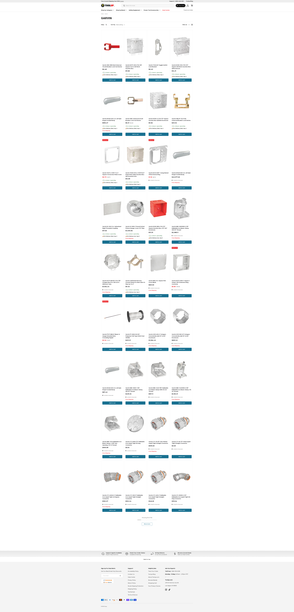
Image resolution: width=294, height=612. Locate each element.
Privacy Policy (132, 580)
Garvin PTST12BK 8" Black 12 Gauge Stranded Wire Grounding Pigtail (111, 336)
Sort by (113, 24)
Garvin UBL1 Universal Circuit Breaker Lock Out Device (134, 119)
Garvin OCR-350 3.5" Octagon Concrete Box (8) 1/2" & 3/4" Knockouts (181, 336)
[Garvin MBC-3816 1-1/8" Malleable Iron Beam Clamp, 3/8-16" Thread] (135, 370)
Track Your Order (153, 571)
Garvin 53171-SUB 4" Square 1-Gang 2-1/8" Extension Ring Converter (181, 282)
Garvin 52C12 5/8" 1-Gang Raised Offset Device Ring (158, 173)
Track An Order (188, 10)
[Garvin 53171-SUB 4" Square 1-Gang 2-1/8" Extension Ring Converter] (182, 262)
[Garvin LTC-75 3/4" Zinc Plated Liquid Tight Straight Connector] (159, 423)
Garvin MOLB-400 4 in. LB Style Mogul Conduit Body (111, 119)
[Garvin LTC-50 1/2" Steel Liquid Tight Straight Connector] (182, 423)
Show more (147, 524)
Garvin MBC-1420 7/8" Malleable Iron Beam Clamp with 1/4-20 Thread (158, 389)
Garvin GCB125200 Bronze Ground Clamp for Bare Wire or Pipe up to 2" (135, 282)
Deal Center (166, 10)
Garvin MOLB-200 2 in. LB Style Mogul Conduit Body (111, 388)
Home (102, 13)
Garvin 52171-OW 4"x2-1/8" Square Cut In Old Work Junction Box (133, 66)
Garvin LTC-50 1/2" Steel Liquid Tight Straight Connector (181, 442)
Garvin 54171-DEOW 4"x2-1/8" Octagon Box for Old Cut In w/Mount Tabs (111, 282)
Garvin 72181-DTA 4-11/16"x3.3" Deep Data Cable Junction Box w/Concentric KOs (134, 174)
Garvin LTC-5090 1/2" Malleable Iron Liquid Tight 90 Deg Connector (134, 443)
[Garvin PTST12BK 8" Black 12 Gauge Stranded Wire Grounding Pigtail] (112, 316)
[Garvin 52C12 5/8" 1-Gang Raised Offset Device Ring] (159, 155)
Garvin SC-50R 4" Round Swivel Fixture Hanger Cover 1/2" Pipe (134, 227)
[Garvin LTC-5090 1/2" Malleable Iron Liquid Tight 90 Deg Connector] (135, 423)
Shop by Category (106, 10)
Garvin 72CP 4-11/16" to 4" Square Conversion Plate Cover (112, 173)
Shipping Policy (132, 589)
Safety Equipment (134, 10)
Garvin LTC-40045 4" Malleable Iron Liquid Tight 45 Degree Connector (111, 496)
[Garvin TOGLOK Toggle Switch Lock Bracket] (159, 47)
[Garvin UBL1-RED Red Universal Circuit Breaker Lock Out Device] (112, 47)
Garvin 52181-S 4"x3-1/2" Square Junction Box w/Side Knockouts (158, 119)
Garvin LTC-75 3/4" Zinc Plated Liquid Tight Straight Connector (158, 442)
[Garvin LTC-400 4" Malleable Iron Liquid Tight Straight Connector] (159, 477)
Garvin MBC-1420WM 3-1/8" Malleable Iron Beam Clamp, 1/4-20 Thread (181, 389)
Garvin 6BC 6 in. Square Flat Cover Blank (157, 281)
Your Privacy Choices (154, 586)
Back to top (147, 559)
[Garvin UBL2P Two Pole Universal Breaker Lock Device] (182, 100)
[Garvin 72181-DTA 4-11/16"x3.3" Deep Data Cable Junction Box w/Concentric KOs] (135, 155)
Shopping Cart (152, 583)
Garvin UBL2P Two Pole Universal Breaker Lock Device (181, 119)
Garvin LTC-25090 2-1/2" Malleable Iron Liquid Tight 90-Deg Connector (181, 496)
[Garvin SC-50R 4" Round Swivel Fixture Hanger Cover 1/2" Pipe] (135, 208)
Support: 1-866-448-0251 (176, 1)
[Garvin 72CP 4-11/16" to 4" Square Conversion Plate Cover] (112, 155)
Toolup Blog (189, 1)
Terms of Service (132, 595)
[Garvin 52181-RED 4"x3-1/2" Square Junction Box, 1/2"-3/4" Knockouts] (159, 208)
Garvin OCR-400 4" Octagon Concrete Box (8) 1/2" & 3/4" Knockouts (157, 336)
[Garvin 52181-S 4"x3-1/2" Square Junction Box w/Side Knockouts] (159, 100)
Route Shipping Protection (135, 586)
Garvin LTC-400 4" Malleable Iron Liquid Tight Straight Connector (157, 496)
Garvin (106, 13)
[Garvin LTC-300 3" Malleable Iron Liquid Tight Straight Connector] (135, 477)
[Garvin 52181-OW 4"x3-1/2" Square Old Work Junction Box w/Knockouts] (182, 47)
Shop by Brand (120, 10)
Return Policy (132, 583)
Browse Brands (152, 580)
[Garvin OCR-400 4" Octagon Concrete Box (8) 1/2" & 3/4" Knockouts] (159, 316)
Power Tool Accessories (151, 10)
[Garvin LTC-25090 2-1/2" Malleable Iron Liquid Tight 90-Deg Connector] (182, 477)
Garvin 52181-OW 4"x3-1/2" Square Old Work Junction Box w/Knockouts (181, 66)
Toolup (105, 606)
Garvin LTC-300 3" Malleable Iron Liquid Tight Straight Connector (134, 496)
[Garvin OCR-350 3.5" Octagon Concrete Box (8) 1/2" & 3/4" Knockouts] (182, 316)
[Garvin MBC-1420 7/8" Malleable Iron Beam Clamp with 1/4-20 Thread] (159, 370)
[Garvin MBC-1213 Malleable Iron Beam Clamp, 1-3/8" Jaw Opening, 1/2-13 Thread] (112, 423)
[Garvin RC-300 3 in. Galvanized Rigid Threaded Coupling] (112, 208)
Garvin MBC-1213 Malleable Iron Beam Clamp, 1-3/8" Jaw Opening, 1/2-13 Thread (112, 443)
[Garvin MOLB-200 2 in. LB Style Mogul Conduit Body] (112, 370)
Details (122, 1)
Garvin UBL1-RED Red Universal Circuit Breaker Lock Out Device (112, 66)
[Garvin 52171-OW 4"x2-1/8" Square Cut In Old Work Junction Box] (135, 47)
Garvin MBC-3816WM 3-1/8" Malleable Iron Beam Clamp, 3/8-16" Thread (180, 228)
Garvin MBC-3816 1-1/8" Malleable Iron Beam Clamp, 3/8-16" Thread (134, 389)
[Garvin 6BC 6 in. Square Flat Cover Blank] (159, 262)
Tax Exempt (131, 592)
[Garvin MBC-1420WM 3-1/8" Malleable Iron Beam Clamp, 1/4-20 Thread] (182, 370)
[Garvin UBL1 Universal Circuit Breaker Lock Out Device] (135, 100)
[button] (192, 5)
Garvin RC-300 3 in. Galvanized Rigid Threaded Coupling (111, 227)
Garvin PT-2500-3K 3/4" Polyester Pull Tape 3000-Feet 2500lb (134, 336)
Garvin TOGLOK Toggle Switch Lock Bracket (158, 66)
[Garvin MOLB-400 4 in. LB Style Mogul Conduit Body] (112, 100)
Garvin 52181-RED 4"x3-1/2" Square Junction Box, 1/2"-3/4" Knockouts (158, 228)
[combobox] (148, 5)
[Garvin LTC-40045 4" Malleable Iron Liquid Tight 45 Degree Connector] (112, 477)
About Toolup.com (153, 577)
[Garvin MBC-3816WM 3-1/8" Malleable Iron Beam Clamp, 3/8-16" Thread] (182, 208)
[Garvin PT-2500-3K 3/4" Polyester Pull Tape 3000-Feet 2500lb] (135, 316)
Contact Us (131, 574)
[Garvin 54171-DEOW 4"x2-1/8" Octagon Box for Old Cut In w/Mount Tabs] (112, 262)
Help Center (131, 577)
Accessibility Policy (133, 571)
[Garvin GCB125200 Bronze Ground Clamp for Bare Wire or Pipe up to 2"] (135, 262)
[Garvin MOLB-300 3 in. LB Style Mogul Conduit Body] (182, 155)
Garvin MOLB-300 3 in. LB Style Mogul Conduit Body (181, 173)
